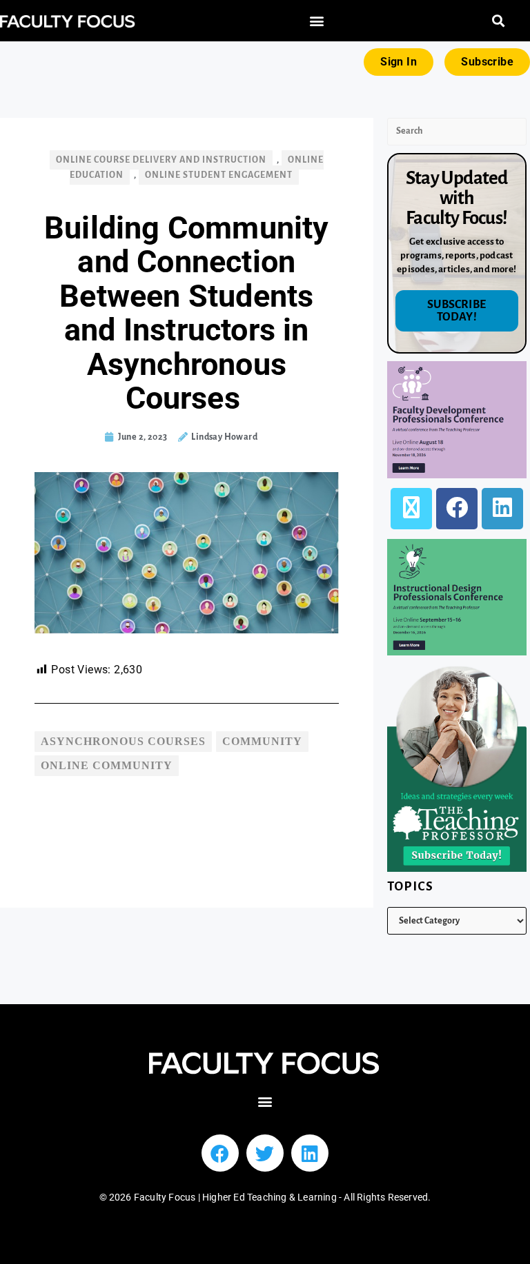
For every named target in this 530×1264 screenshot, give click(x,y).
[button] (317, 21)
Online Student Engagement (219, 175)
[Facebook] (457, 508)
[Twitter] (265, 1153)
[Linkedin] (309, 1153)
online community (107, 765)
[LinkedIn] (502, 508)
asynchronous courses (123, 741)
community (262, 741)
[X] (411, 508)
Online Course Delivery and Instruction (161, 160)
